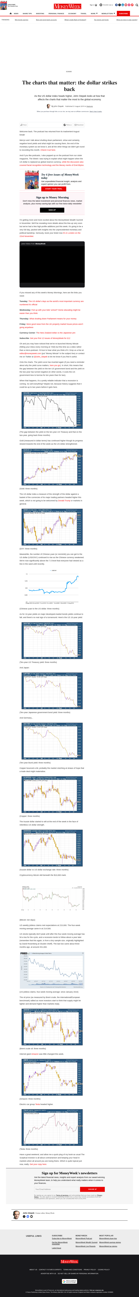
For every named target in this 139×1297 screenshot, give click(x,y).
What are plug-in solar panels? (126, 20)
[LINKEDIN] (28, 1216)
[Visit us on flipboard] (132, 5)
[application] (52, 264)
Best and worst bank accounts (46, 20)
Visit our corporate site (96, 1292)
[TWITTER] (24, 1216)
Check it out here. (48, 150)
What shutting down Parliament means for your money (52, 319)
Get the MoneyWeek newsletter (60, 1245)
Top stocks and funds (101, 20)
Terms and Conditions (72, 1272)
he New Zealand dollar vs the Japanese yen (56, 333)
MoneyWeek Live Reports (85, 1248)
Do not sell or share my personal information (78, 1276)
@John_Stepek (40, 357)
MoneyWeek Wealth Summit (86, 1245)
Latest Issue (56, 1250)
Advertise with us (48, 1276)
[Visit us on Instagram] (129, 5)
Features (90, 106)
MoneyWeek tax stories (108, 1248)
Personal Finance (56, 13)
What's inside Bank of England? (75, 20)
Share (25, 125)
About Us (33, 1272)
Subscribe (123, 13)
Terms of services (62, 1195)
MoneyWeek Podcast (84, 1241)
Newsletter (80, 125)
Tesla (37, 1104)
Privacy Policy (90, 1272)
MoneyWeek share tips (108, 1241)
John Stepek (59, 106)
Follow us (69, 125)
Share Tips (27, 13)
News (16, 13)
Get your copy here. (38, 1164)
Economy (72, 13)
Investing (40, 13)
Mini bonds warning (21, 20)
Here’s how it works (96, 111)
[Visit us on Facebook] (116, 5)
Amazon (35, 1054)
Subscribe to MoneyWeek (62, 1241)
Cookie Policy (104, 1272)
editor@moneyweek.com (30, 353)
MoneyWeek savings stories (110, 1245)
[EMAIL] (32, 1216)
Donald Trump (64, 501)
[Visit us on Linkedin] (122, 5)
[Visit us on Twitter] (119, 5)
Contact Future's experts (50, 1272)
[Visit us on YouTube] (126, 5)
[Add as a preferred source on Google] (69, 1283)
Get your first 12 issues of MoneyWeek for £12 (50, 338)
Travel (84, 13)
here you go (55, 365)
